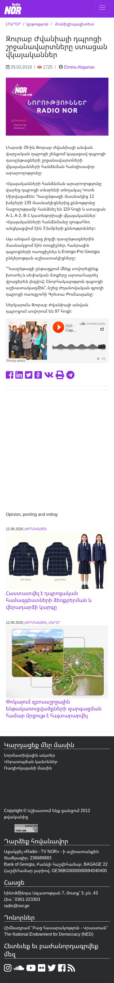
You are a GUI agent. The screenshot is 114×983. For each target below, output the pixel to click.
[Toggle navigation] (102, 7)
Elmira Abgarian (79, 67)
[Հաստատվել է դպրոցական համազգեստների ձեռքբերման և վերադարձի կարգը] (57, 560)
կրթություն (37, 24)
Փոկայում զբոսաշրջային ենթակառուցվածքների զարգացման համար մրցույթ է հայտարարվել (54, 708)
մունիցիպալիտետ (74, 24)
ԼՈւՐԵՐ (13, 24)
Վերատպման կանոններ (31, 761)
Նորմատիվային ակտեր (29, 755)
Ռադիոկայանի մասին (28, 768)
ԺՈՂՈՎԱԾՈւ (36, 528)
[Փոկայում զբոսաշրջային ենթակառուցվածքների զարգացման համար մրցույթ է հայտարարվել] (57, 661)
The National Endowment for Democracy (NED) (48, 934)
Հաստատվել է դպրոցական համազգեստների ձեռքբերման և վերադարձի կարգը (49, 599)
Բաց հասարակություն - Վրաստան (69, 928)
